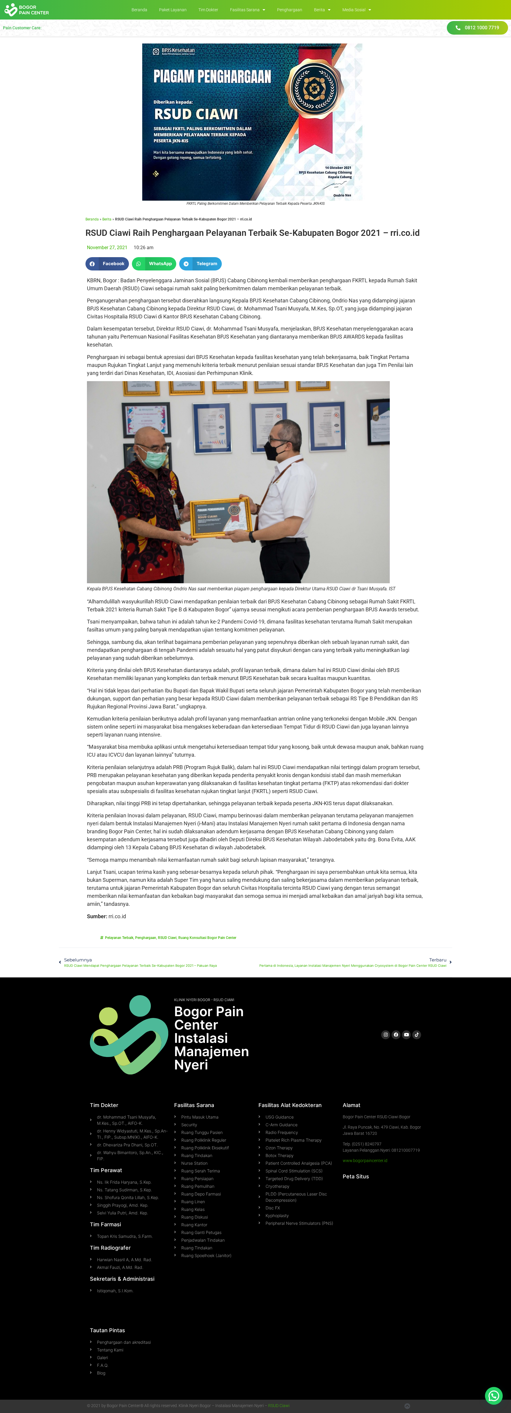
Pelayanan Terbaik (119, 938)
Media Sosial (354, 9)
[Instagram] (385, 1034)
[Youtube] (406, 1034)
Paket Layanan (173, 9)
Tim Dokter (208, 9)
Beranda (139, 9)
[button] (107, 263)
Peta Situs (356, 1176)
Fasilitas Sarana (245, 9)
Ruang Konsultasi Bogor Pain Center (207, 938)
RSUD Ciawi (167, 938)
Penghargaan (289, 9)
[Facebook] (396, 1034)
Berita (319, 9)
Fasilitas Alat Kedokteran (290, 1105)
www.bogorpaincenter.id (365, 1160)
